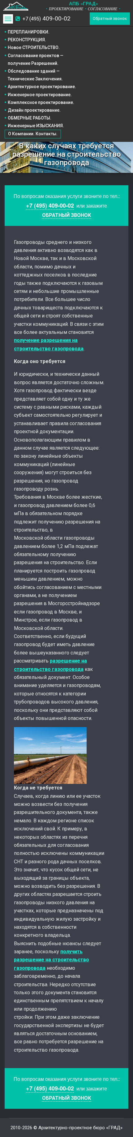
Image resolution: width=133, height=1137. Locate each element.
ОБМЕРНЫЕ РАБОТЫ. (29, 117)
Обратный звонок (110, 18)
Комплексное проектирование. (41, 102)
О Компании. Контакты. (33, 133)
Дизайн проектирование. (34, 110)
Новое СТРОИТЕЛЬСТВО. (34, 47)
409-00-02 (47, 18)
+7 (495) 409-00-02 (50, 205)
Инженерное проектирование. (40, 94)
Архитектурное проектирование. (42, 86)
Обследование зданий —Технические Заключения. (35, 75)
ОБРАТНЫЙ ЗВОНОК (66, 215)
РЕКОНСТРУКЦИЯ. (27, 39)
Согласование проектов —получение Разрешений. (35, 59)
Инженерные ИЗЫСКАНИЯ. (36, 125)
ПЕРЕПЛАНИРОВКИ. (28, 31)
